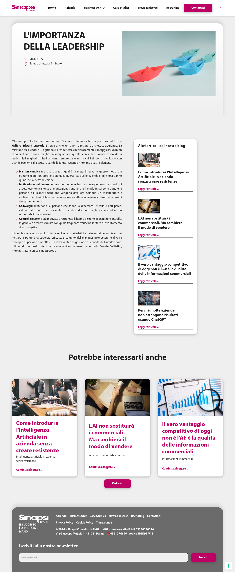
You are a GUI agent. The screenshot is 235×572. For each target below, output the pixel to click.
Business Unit (78, 516)
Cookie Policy (84, 522)
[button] (94, 8)
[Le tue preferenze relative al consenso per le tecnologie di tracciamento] (228, 565)
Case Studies (98, 516)
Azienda (61, 516)
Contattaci (153, 516)
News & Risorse (118, 516)
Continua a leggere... (29, 469)
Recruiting (137, 516)
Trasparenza (104, 522)
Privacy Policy (64, 522)
